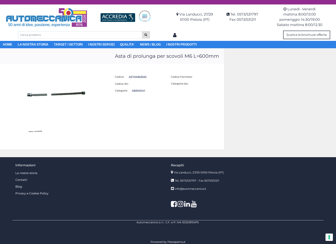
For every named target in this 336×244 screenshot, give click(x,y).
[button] (146, 35)
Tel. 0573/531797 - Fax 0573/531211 (197, 180)
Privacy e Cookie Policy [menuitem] (31, 193)
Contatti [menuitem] (21, 180)
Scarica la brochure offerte (306, 35)
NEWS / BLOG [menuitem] (150, 44)
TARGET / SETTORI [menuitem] (68, 44)
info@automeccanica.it (190, 189)
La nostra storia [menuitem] (26, 173)
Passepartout (176, 242)
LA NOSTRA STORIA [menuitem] (33, 44)
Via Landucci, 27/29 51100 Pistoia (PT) (199, 172)
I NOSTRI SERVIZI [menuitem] (101, 44)
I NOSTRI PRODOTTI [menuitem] (181, 44)
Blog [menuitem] (18, 186)
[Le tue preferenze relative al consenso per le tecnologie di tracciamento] (329, 237)
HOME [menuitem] (7, 44)
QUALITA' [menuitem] (127, 44)
